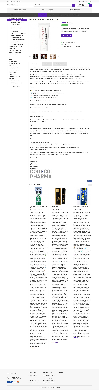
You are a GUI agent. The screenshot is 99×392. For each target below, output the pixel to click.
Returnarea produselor (49, 382)
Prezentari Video (14, 80)
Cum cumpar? (82, 1)
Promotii (11, 78)
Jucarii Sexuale (33, 15)
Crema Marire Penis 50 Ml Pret (80, 206)
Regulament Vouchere (49, 375)
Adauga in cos (68, 35)
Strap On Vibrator (48, 378)
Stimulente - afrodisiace (16, 18)
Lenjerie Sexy (13, 55)
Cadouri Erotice (13, 67)
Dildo (10, 57)
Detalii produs (35, 63)
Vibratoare (12, 48)
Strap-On (11, 65)
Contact (89, 1)
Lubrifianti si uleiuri (15, 50)
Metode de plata (33, 377)
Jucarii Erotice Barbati (16, 46)
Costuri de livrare (34, 378)
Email (20, 1)
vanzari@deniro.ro (16, 378)
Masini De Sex (12, 72)
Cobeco (36, 168)
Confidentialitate (33, 382)
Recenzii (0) (47, 63)
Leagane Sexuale (14, 74)
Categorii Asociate (60, 63)
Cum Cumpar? (33, 375)
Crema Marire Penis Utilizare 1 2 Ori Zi (38, 207)
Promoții (67, 15)
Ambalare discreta (34, 380)
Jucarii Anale (13, 61)
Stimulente (42, 15)
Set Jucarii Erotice (14, 70)
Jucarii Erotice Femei (15, 63)
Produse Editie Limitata (15, 83)
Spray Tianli (55, 206)
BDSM (10, 59)
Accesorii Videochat (15, 76)
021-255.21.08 (12, 1)
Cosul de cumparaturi (49, 380)
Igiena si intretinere (15, 52)
